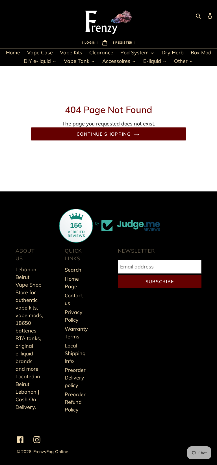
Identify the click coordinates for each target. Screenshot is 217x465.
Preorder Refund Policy (75, 402)
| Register (123, 42)
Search (73, 269)
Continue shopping (104, 134)
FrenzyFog (43, 451)
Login (90, 42)
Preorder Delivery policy (75, 378)
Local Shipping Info (75, 353)
